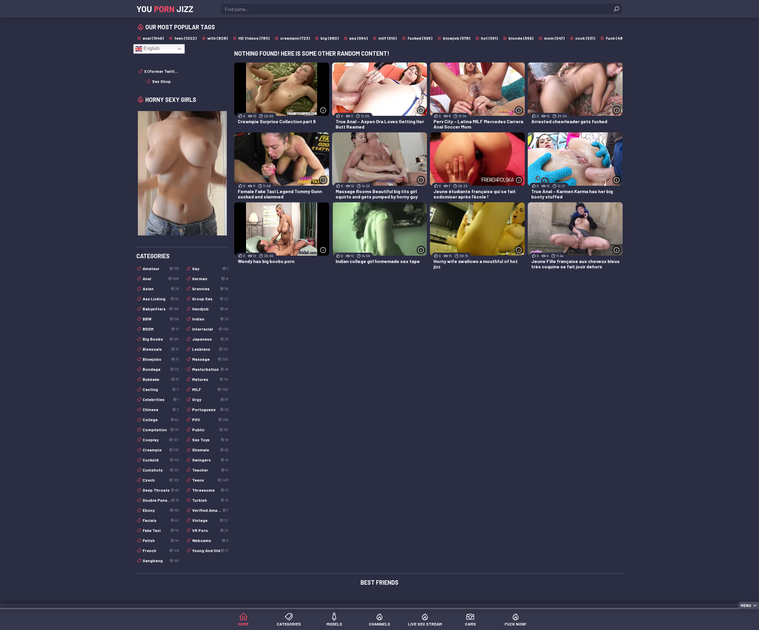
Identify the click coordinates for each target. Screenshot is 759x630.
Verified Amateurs (210, 510)
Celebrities (161, 399)
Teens (210, 479)
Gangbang (161, 560)
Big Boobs (161, 339)
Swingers (210, 459)
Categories (289, 623)
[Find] (616, 9)
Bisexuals (161, 349)
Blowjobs (161, 359)
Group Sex (210, 298)
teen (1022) (185, 38)
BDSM (161, 328)
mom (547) (554, 38)
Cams (470, 623)
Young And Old (210, 550)
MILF (210, 389)
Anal (161, 278)
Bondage (161, 369)
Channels (379, 623)
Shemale (210, 449)
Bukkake (161, 379)
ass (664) (358, 38)
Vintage (210, 520)
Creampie (161, 449)
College (161, 419)
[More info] (323, 110)
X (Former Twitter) (161, 71)
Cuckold (161, 459)
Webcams (210, 540)
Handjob (210, 308)
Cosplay (161, 439)
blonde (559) (520, 38)
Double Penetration (161, 500)
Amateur (161, 268)
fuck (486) (616, 38)
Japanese (210, 339)
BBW (161, 318)
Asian (161, 288)
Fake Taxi (161, 530)
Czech (161, 479)
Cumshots (161, 469)
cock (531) (585, 38)
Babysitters (161, 308)
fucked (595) (419, 38)
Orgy (210, 399)
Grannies (210, 288)
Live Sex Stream (425, 623)
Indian (210, 318)
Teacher (210, 469)
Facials (161, 520)
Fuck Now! (516, 623)
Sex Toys (210, 439)
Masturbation (210, 369)
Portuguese (210, 409)
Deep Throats (161, 490)
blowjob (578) (456, 38)
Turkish (210, 500)
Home (243, 623)
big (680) (329, 38)
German (210, 278)
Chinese (161, 409)
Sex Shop (161, 81)
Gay (210, 268)
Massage (210, 359)
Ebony (161, 510)
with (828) (217, 38)
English (151, 48)
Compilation (161, 429)
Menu (746, 605)
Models (334, 623)
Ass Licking (161, 298)
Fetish (161, 540)
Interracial (210, 328)
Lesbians (210, 349)
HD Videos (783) (254, 38)
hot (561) (489, 38)
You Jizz (164, 9)
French (161, 550)
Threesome (210, 490)
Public (210, 429)
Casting (161, 389)
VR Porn (210, 530)
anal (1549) (153, 38)
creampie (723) (295, 38)
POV (210, 419)
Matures (210, 379)
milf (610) (387, 38)
